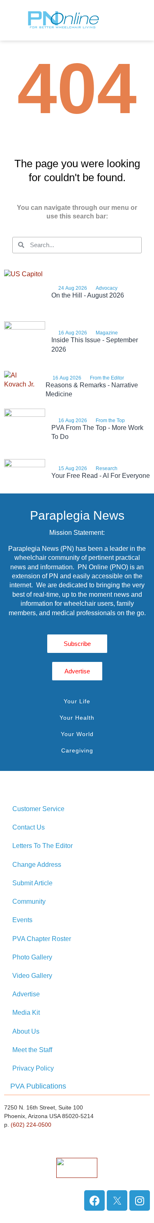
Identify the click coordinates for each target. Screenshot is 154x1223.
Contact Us (28, 827)
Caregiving (77, 750)
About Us (25, 1031)
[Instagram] (139, 1200)
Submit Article (32, 883)
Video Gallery (32, 975)
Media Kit (26, 1012)
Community (29, 901)
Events (22, 919)
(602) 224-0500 (31, 1124)
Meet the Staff (32, 1049)
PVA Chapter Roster (41, 938)
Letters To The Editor (42, 845)
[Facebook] (94, 1200)
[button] (140, 20)
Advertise (26, 994)
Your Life (77, 701)
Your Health (77, 717)
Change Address (36, 864)
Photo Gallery (32, 957)
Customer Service (38, 808)
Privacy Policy (33, 1068)
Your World (77, 734)
